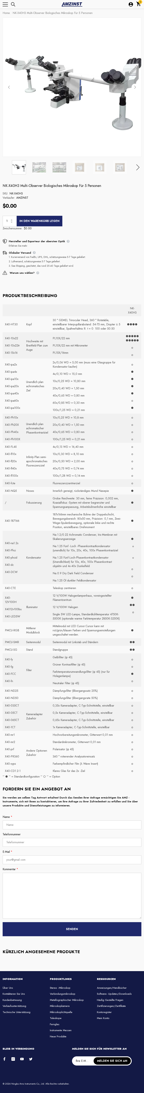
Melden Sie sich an (112, 1061)
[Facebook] (4, 1059)
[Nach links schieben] (8, 87)
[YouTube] (22, 1059)
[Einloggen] (130, 4)
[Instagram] (13, 1059)
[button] (13, 4)
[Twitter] (30, 1059)
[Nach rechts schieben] (135, 87)
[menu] (5, 4)
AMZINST (22, 198)
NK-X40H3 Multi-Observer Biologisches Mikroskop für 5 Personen (52, 185)
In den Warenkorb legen (39, 221)
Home (6, 13)
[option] (72, 87)
